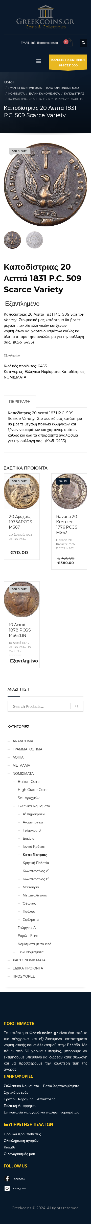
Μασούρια (31, 887)
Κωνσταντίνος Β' (36, 879)
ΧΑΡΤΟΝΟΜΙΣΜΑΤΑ (29, 960)
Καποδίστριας (72, 371)
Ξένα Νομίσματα (30, 952)
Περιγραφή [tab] (20, 401)
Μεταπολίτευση (35, 895)
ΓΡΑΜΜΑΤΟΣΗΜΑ (27, 749)
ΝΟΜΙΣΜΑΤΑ (15, 377)
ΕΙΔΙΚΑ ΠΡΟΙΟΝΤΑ (28, 968)
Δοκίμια (28, 838)
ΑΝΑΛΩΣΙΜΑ (23, 741)
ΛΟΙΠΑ (18, 757)
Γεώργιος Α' (27, 927)
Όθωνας (29, 903)
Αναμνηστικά (33, 822)
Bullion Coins (29, 781)
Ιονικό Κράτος (34, 846)
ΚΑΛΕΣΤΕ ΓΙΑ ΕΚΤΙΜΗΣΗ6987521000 (68, 62)
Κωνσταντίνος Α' (36, 871)
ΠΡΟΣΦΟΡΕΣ (24, 976)
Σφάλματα (31, 919)
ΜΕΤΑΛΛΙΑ (21, 765)
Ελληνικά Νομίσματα (42, 371)
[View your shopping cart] (69, 43)
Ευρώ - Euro (28, 935)
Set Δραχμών (28, 798)
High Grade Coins (33, 789)
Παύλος (29, 911)
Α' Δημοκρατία (34, 814)
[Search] (76, 706)
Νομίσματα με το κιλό (34, 944)
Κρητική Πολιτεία (36, 862)
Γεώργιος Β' (32, 830)
